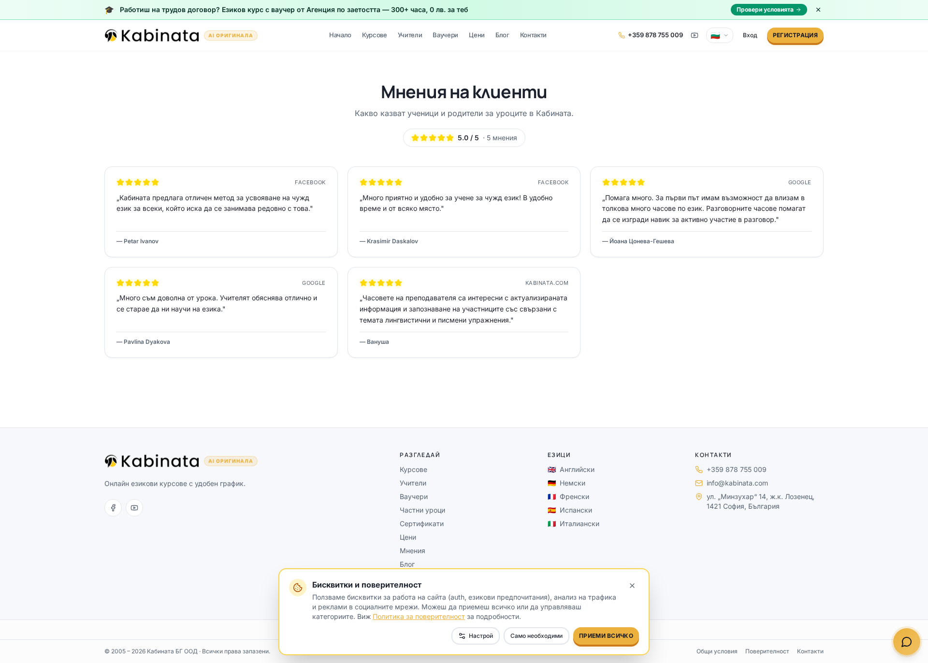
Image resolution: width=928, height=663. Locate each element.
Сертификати (422, 523)
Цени (477, 35)
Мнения (412, 550)
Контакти (533, 35)
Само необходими (536, 635)
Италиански (573, 523)
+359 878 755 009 (737, 469)
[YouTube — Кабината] (694, 35)
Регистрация (795, 35)
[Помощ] (906, 641)
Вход (750, 35)
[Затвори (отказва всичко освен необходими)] (632, 585)
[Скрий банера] (818, 9)
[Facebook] (113, 507)
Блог (502, 35)
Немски (566, 483)
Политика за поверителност (419, 616)
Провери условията (765, 9)
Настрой (481, 635)
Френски (568, 496)
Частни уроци (422, 510)
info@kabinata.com (737, 483)
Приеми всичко (606, 635)
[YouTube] (134, 507)
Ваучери (445, 35)
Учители (410, 35)
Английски (571, 469)
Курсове (374, 35)
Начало (340, 35)
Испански (570, 510)
